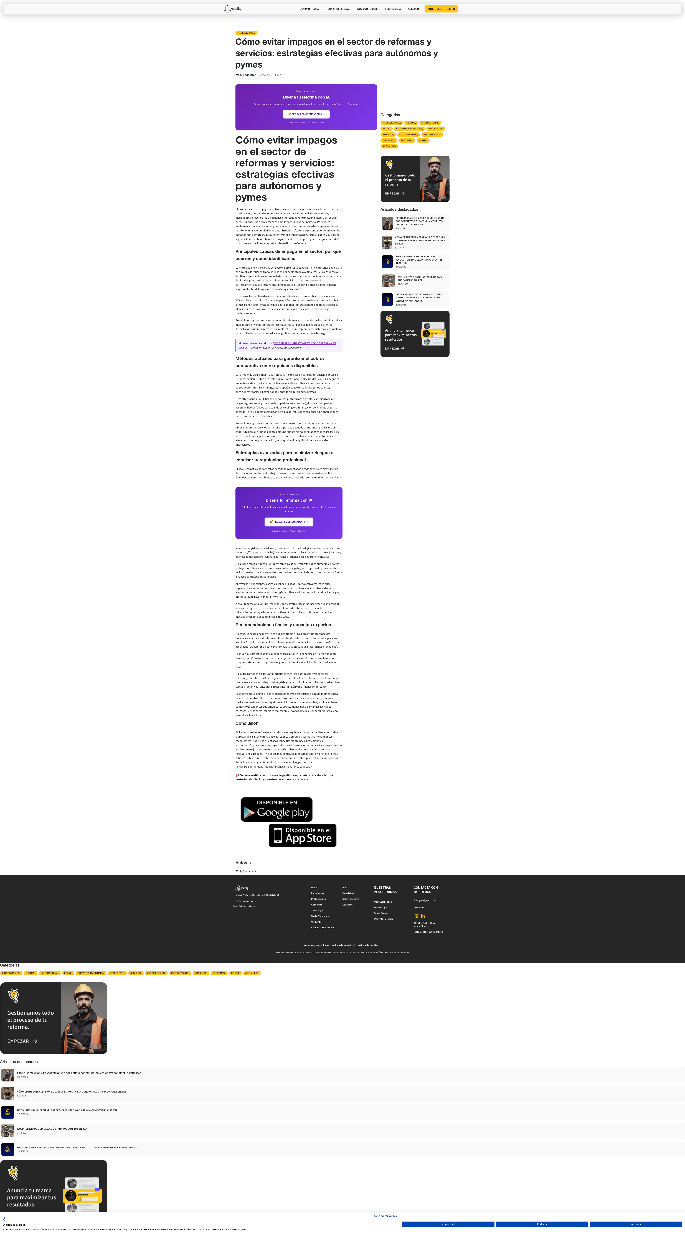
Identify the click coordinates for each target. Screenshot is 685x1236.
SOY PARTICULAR (310, 9)
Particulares (317, 893)
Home (314, 887)
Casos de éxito (408, 134)
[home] (233, 8)
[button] (392, 9)
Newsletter (348, 893)
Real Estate (435, 128)
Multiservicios (432, 134)
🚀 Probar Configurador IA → (289, 522)
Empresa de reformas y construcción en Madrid (304, 952)
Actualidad (389, 146)
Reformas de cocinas (397, 952)
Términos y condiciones (316, 945)
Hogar (423, 140)
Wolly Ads (316, 922)
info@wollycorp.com (425, 900)
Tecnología (317, 910)
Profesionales (246, 33)
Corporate (317, 905)
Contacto (347, 905)
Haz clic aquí (301, 779)
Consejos (388, 140)
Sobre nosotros (350, 899)
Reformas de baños (372, 952)
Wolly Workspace (320, 916)
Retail (386, 128)
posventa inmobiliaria (409, 128)
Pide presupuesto (441, 9)
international (430, 123)
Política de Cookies (368, 945)
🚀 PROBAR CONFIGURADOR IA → (306, 114)
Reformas (407, 140)
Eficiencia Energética (322, 927)
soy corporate (367, 9)
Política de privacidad (385, 1216)
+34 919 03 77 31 (423, 907)
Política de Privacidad (343, 945)
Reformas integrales (346, 952)
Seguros (388, 134)
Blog (344, 887)
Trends (411, 123)
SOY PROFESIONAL (339, 9)
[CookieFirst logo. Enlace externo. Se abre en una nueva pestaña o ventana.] (4, 1220)
